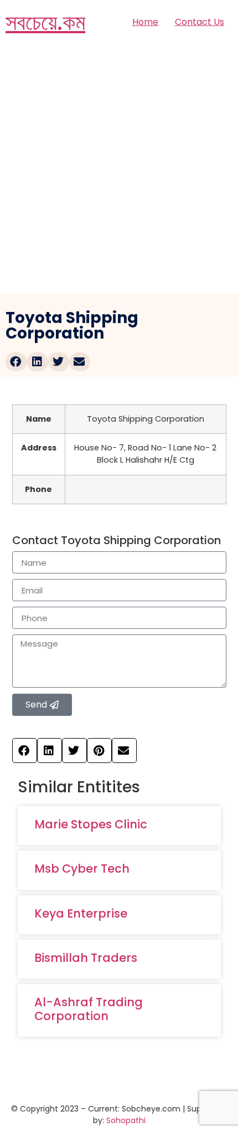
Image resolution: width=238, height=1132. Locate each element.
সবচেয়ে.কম (45, 22)
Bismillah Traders (85, 958)
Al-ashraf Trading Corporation (88, 1009)
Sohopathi (126, 1120)
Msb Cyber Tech (82, 868)
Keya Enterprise (80, 913)
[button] (16, 361)
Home (145, 22)
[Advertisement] (119, 169)
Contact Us (199, 22)
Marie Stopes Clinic (90, 824)
